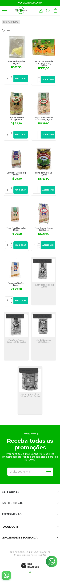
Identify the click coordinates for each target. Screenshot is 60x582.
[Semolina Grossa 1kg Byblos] (16, 171)
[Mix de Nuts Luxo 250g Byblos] (44, 336)
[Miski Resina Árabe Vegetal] (16, 59)
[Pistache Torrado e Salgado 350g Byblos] (30, 390)
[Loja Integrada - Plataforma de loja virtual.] (30, 565)
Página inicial (10, 22)
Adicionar (20, 78)
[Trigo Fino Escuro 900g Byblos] (16, 115)
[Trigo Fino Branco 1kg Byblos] (16, 226)
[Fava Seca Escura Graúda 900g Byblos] (16, 336)
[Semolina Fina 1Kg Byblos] (16, 281)
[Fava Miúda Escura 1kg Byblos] (44, 281)
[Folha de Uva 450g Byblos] (44, 171)
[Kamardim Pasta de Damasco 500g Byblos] (44, 60)
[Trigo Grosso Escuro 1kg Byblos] (44, 226)
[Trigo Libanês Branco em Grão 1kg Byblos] (44, 115)
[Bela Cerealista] (21, 10)
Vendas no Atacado (30, 3)
